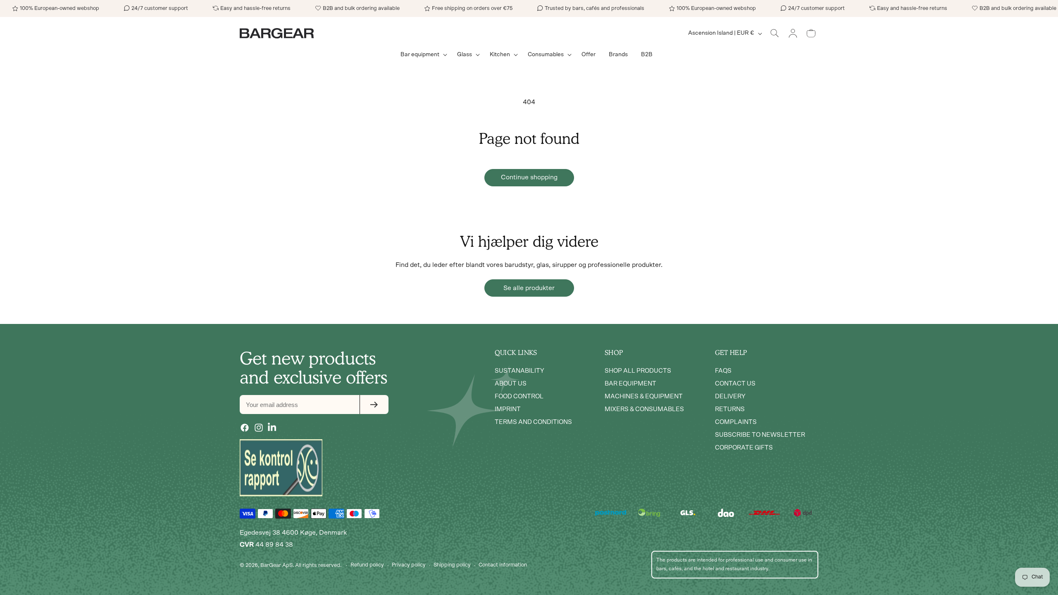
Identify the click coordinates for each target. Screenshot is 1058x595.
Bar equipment (630, 384)
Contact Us (735, 384)
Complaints (736, 422)
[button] (422, 54)
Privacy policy (409, 565)
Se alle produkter (529, 288)
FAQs (723, 371)
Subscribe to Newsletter (760, 435)
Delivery (730, 396)
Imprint (508, 409)
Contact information (503, 565)
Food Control (519, 396)
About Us (511, 384)
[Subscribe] (374, 404)
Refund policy (367, 565)
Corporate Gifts (744, 448)
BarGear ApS (276, 565)
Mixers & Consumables (644, 409)
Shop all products (638, 371)
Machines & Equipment (644, 396)
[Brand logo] (281, 467)
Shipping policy (452, 565)
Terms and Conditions (533, 422)
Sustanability (519, 371)
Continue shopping (529, 177)
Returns (730, 409)
